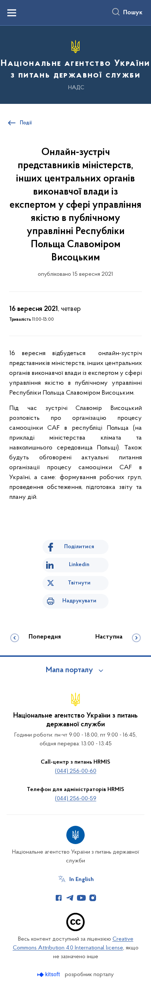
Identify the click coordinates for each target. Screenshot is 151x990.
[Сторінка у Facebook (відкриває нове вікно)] (58, 897)
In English (81, 879)
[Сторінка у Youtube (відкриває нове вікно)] (81, 897)
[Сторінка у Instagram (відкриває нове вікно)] (92, 897)
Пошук (133, 13)
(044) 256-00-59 (75, 799)
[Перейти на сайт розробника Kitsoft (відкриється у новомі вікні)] (49, 974)
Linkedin (79, 565)
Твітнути (79, 583)
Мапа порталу (69, 670)
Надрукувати (79, 601)
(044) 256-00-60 (75, 771)
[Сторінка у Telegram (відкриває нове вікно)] (70, 897)
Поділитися (79, 547)
